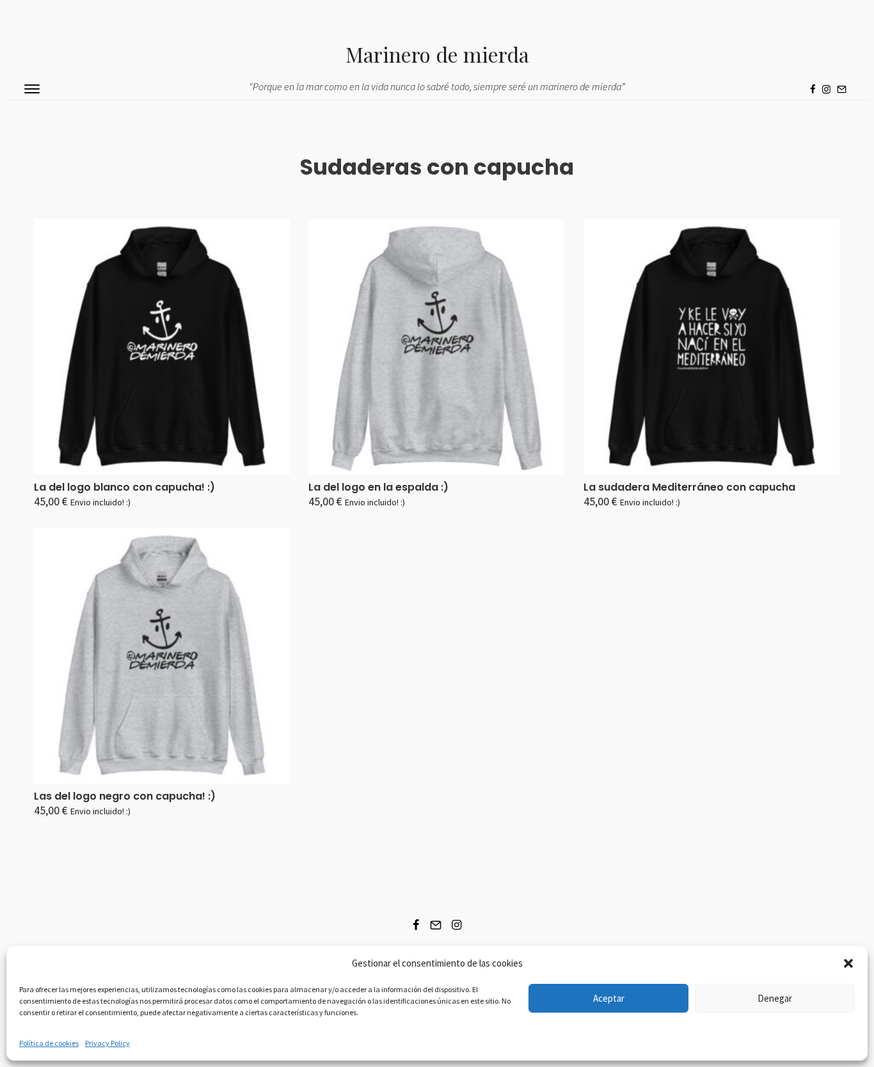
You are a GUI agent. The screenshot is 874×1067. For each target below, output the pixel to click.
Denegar (775, 998)
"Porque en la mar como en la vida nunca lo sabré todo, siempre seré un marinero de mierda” (437, 86)
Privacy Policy (107, 1043)
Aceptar (608, 998)
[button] (848, 963)
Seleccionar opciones (91, 508)
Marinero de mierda (437, 54)
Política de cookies (49, 1043)
